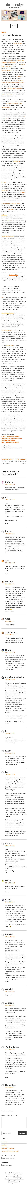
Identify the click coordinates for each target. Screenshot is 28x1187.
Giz (2, 297)
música (20, 448)
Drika (8, 880)
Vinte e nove (16, 161)
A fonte (3, 182)
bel (6, 731)
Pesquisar (22, 1133)
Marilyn (9, 581)
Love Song (9, 94)
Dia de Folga (14, 5)
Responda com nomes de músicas (11, 438)
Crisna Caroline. (17, 1177)
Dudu (8, 649)
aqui (2, 94)
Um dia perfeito (13, 275)
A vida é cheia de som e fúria (10, 436)
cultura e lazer (7, 446)
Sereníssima (11, 62)
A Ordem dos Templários (14, 88)
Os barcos (4, 215)
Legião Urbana (17, 43)
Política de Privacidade (7, 1148)
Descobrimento (5, 107)
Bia (7, 772)
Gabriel (9, 934)
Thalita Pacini (12, 1047)
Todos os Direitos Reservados (10, 1151)
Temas (14, 26)
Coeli (7, 618)
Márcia (8, 843)
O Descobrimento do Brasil (14, 103)
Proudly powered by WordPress (14, 1179)
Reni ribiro (10, 1084)
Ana (7, 560)
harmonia (11, 209)
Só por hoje (9, 345)
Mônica (9, 481)
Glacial (8, 899)
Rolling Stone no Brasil (8, 440)
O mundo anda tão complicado (15, 82)
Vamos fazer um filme (7, 236)
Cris (7, 497)
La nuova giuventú (6, 330)
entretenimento (12, 448)
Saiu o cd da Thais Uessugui (10, 442)
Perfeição (22, 192)
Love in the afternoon (7, 313)
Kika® (8, 750)
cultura (5, 448)
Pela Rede (4, 1145)
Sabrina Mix (11, 632)
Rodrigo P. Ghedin (14, 677)
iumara (9, 531)
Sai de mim (4, 190)
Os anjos (10, 221)
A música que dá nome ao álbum (10, 203)
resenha (3, 450)
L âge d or (19, 76)
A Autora (4, 1142)
